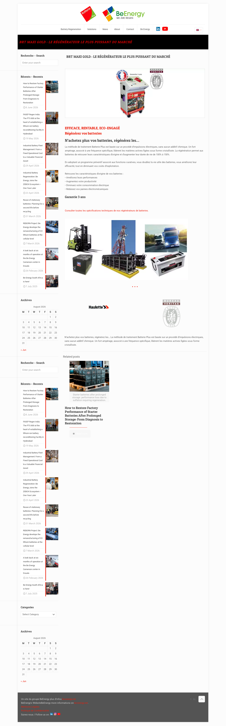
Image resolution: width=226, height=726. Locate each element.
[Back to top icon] (201, 699)
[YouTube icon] (191, 699)
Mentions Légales (30, 706)
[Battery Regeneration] (113, 14)
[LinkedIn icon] (194, 699)
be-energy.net (69, 699)
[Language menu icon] (198, 30)
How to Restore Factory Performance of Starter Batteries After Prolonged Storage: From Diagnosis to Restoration (84, 415)
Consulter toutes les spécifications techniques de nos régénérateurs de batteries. (107, 210)
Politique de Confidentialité (35, 710)
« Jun (23, 350)
